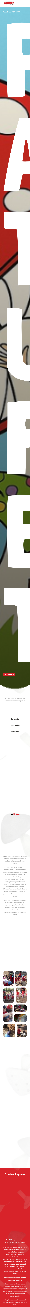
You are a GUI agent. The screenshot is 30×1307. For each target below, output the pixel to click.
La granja (15, 719)
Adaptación (15, 725)
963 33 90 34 (8, 674)
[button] (8, 978)
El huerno (15, 731)
